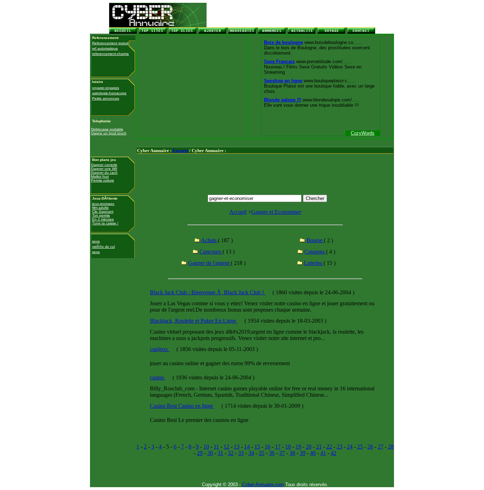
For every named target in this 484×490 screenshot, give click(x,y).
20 (308, 447)
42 (333, 453)
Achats (209, 240)
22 (329, 447)
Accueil (238, 212)
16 (267, 447)
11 (216, 447)
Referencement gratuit (110, 43)
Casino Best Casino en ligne (182, 406)
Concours (211, 252)
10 (206, 447)
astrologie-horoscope (109, 93)
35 (261, 453)
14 (247, 447)
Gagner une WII (104, 169)
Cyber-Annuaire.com (263, 484)
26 (370, 447)
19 (298, 447)
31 (220, 453)
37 (282, 453)
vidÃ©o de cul (103, 247)
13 (237, 447)
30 (210, 453)
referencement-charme (110, 54)
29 (200, 453)
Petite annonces (105, 98)
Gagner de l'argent (209, 263)
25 (360, 447)
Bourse (315, 240)
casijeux (159, 349)
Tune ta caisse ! (105, 223)
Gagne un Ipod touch (108, 133)
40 (313, 453)
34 (251, 453)
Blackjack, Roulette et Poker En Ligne (193, 321)
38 (292, 453)
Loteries (313, 263)
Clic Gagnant (102, 211)
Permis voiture (102, 180)
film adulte (100, 208)
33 (241, 453)
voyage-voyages (105, 88)
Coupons (315, 252)
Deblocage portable (107, 129)
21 (319, 447)
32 (230, 453)
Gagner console (104, 165)
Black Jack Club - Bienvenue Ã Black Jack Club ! (207, 292)
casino (157, 377)
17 (278, 447)
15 (257, 447)
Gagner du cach (104, 172)
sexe (96, 241)
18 (288, 447)
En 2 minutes (103, 219)
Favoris (180, 150)
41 (323, 453)
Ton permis (101, 215)
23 (339, 447)
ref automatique (105, 48)
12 (226, 447)
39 (302, 453)
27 (380, 447)
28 (391, 447)
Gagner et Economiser (276, 212)
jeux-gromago (103, 204)
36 (272, 453)
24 (350, 447)
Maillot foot (100, 176)
